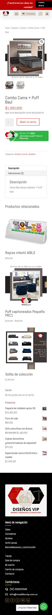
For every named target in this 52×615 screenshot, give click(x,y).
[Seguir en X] (18, 600)
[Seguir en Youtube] (23, 600)
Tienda (8, 556)
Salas (7, 529)
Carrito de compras (14, 569)
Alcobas (15, 28)
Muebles (32, 154)
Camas (23, 28)
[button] (41, 41)
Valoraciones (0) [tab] (16, 173)
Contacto (9, 573)
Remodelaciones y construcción (20, 547)
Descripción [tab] (13, 168)
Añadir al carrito (28, 122)
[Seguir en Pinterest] (12, 600)
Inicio (7, 28)
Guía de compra (12, 560)
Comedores (10, 533)
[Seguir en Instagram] (7, 600)
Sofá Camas (11, 542)
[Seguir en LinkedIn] (28, 600)
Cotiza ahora (41, 4)
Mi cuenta (9, 564)
